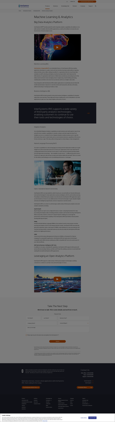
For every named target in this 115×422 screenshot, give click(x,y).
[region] (57, 417)
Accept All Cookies (92, 417)
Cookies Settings (84, 417)
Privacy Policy (44, 420)
